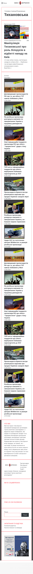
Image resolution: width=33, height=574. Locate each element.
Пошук (6, 512)
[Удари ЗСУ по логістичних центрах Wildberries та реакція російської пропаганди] (14, 238)
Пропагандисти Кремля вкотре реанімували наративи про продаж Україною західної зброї (16, 194)
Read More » (7, 68)
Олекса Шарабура (9, 40)
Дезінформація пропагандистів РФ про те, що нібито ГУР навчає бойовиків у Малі (16, 96)
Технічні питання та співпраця (13, 527)
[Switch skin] (12, 4)
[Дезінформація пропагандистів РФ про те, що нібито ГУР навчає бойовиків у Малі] (14, 92)
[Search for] (9, 4)
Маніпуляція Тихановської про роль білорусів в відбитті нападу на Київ (15, 50)
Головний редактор (10, 525)
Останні (6, 75)
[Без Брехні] (22, 3)
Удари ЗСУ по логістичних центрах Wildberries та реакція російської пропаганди (15, 242)
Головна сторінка (10, 11)
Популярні (7, 77)
